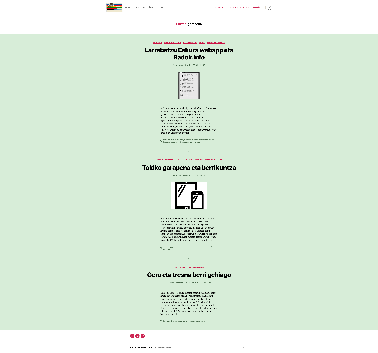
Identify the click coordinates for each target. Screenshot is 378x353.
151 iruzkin (208, 282)
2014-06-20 (200, 175)
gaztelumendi (181, 65)
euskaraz (187, 140)
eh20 (188, 321)
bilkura (172, 321)
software (201, 321)
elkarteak (179, 140)
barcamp (166, 321)
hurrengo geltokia (172, 42)
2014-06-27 (200, 65)
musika (202, 42)
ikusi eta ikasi (181, 160)
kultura (165, 142)
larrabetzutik (190, 42)
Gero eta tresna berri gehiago (189, 274)
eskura (184, 247)
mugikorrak (208, 247)
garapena (195, 140)
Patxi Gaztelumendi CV (252, 7)
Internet (211, 140)
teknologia (192, 142)
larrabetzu (172, 142)
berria (173, 140)
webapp (199, 142)
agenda (166, 247)
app (171, 247)
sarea (185, 142)
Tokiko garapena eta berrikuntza (189, 167)
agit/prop (157, 42)
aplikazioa (166, 140)
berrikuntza (177, 247)
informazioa (203, 140)
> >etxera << (220, 7)
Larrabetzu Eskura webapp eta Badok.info (189, 53)
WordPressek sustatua (163, 347)
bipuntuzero (180, 321)
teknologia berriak (216, 42)
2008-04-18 (193, 282)
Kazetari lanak (235, 7)
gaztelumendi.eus (144, 347)
